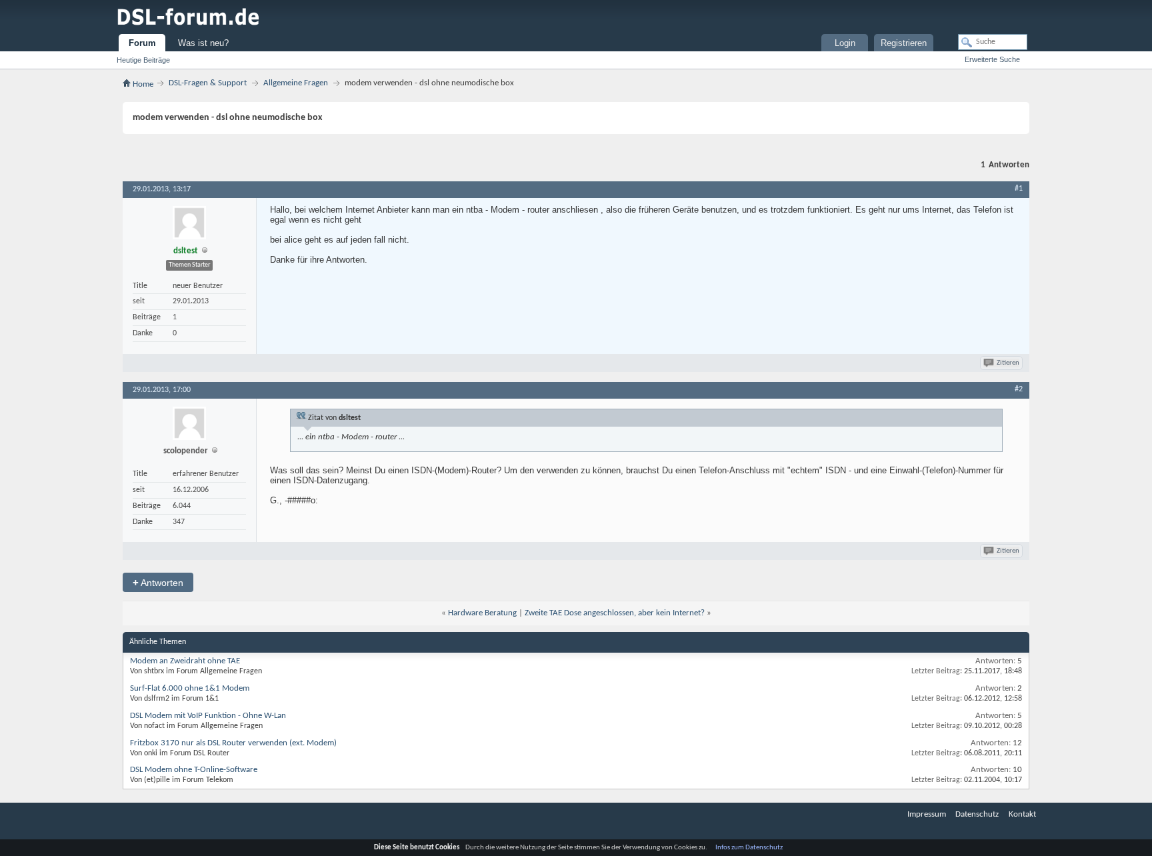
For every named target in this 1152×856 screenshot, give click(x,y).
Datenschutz (977, 814)
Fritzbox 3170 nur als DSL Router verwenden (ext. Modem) (233, 743)
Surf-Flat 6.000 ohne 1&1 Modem (189, 688)
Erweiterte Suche (992, 59)
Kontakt (1022, 814)
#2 (1019, 389)
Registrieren (904, 43)
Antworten (158, 582)
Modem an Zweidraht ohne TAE (185, 661)
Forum (142, 43)
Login (845, 43)
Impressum (926, 814)
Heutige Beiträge (143, 60)
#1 (1019, 189)
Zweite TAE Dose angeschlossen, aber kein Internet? (615, 613)
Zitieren (1008, 363)
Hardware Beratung (482, 613)
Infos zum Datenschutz (749, 847)
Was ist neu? (203, 43)
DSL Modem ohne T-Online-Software (193, 769)
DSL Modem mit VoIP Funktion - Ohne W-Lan (208, 715)
